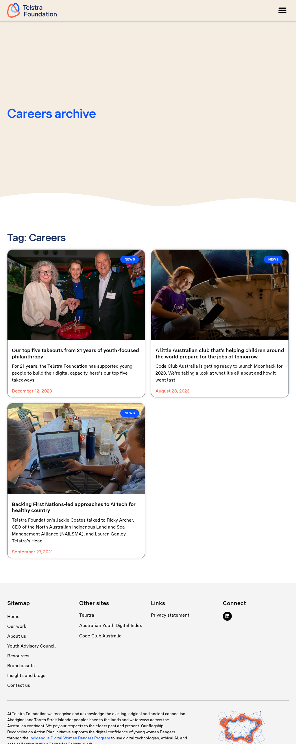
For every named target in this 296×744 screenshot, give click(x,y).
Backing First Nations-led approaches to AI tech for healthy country (74, 507)
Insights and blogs (26, 675)
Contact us (18, 685)
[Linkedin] (227, 616)
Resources (18, 656)
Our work (16, 626)
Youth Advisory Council (31, 646)
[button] (282, 10)
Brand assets (21, 666)
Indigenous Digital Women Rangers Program (69, 738)
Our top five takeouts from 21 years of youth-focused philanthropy (75, 353)
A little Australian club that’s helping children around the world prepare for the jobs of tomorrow (220, 353)
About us (16, 636)
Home (13, 616)
